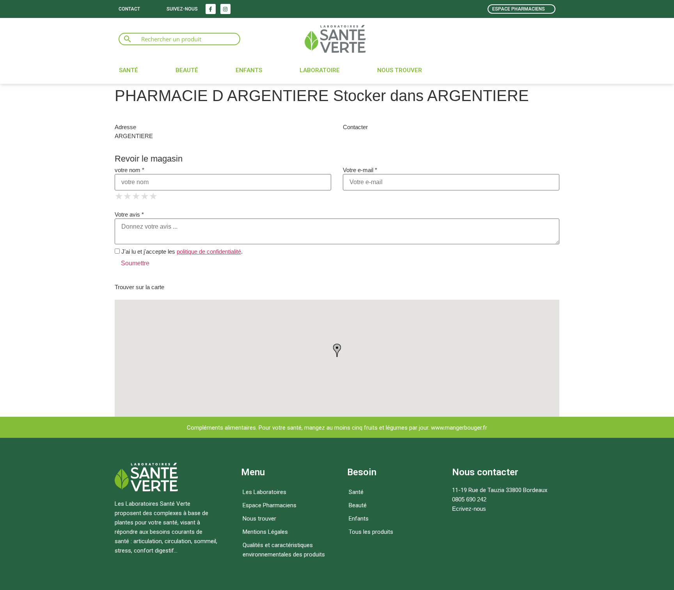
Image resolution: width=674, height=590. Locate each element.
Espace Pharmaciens (269, 505)
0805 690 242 (469, 499)
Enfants (249, 70)
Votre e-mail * (360, 170)
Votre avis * (129, 214)
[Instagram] (225, 9)
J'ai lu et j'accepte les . (181, 251)
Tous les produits (371, 531)
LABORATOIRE (320, 70)
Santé (128, 70)
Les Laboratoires (264, 492)
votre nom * (129, 170)
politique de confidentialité (209, 251)
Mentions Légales (265, 531)
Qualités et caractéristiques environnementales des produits (284, 550)
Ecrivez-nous (469, 508)
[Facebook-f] (211, 9)
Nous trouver (399, 70)
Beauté (187, 70)
